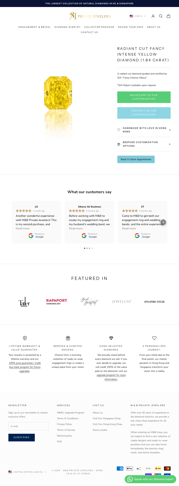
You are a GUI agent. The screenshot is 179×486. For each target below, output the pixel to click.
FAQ (59, 441)
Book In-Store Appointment (136, 159)
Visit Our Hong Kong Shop (107, 424)
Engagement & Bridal (35, 27)
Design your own (130, 27)
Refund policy (64, 435)
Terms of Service (66, 430)
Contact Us (89, 32)
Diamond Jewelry (68, 27)
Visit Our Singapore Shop (107, 418)
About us (153, 27)
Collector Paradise (99, 27)
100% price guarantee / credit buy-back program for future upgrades (25, 367)
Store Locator (100, 430)
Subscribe (21, 437)
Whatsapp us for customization (144, 97)
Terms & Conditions (67, 418)
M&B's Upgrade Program (70, 412)
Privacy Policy (64, 424)
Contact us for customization (144, 112)
